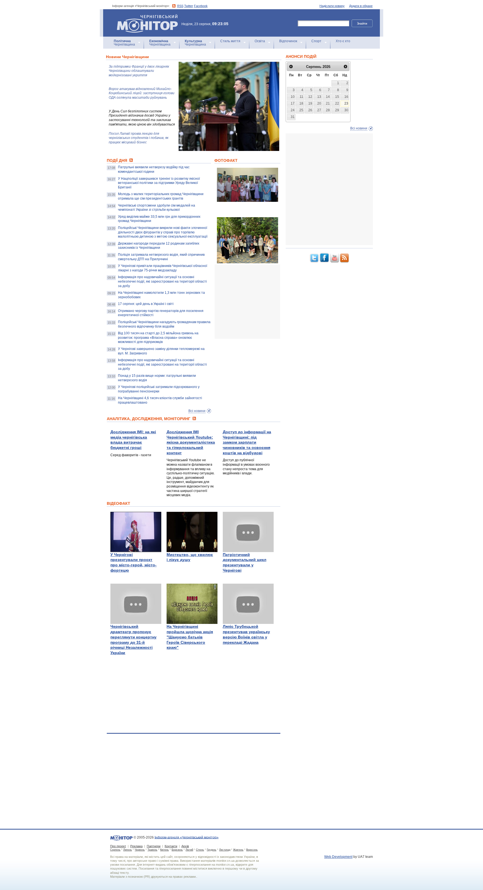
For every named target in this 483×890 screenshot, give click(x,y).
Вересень (252, 849)
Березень (177, 849)
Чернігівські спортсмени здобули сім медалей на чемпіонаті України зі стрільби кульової (156, 207)
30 (346, 110)
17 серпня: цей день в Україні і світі (146, 304)
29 (337, 110)
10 (293, 97)
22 (337, 103)
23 (346, 103)
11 (301, 97)
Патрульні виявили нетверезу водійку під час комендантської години (154, 169)
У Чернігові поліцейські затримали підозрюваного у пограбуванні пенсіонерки (159, 389)
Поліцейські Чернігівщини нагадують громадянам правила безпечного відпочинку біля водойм (164, 324)
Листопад (224, 849)
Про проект (118, 846)
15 (337, 97)
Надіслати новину (332, 6)
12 (310, 97)
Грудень (211, 849)
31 (293, 117)
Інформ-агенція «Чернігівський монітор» (144, 17)
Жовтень (238, 849)
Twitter (188, 6)
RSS (180, 6)
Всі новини (196, 411)
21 (328, 103)
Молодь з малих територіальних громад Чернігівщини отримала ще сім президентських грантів (160, 196)
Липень (127, 849)
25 (301, 110)
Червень (140, 849)
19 (310, 103)
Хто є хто (343, 41)
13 (319, 97)
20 (319, 103)
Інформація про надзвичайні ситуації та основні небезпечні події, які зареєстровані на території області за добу (162, 281)
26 (310, 110)
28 (328, 110)
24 (293, 110)
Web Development (338, 857)
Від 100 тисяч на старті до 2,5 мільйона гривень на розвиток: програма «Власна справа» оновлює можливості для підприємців (158, 337)
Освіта (260, 41)
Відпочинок (288, 41)
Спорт (316, 41)
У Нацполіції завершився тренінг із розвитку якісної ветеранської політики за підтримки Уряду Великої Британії (159, 183)
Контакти (171, 846)
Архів (185, 846)
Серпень (115, 849)
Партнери (153, 846)
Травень (152, 849)
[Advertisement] (257, 302)
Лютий (189, 849)
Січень (200, 849)
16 (346, 97)
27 (319, 110)
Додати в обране (361, 6)
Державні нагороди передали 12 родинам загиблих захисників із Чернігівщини (158, 246)
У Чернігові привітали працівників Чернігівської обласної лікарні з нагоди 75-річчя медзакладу (162, 268)
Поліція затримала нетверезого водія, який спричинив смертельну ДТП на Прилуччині (161, 257)
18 (301, 103)
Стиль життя (230, 41)
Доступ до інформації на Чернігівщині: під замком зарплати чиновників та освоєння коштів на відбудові (247, 442)
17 (293, 103)
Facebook (201, 6)
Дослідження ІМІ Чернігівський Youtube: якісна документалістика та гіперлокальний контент (191, 442)
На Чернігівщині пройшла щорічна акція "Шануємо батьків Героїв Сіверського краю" (190, 637)
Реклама (136, 846)
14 (328, 97)
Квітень (164, 849)
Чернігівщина (124, 42)
